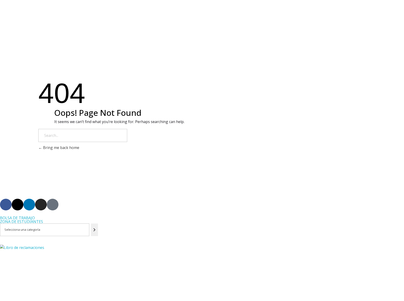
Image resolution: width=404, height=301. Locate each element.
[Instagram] (41, 204)
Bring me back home (60, 147)
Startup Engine (108, 293)
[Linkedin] (29, 204)
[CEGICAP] (131, 14)
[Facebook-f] (6, 204)
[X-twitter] (17, 204)
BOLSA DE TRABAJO (17, 217)
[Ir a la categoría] (94, 229)
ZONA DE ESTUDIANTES (21, 221)
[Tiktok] (52, 204)
